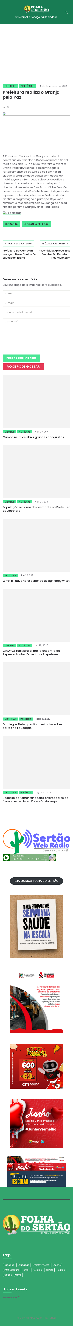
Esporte (57, 1264)
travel (18, 1274)
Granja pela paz (38, 224)
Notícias (27, 86)
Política (25, 719)
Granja (12, 224)
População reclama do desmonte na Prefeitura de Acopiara (36, 509)
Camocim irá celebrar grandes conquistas (33, 437)
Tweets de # (11, 1297)
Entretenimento (41, 1264)
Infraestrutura (11, 1269)
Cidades (10, 86)
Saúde (8, 1274)
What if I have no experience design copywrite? (36, 581)
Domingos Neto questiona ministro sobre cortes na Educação (32, 726)
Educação (23, 1264)
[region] (36, 51)
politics (49, 1269)
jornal (26, 1269)
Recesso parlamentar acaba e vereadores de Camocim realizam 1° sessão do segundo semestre (35, 801)
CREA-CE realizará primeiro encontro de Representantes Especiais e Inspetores (31, 652)
